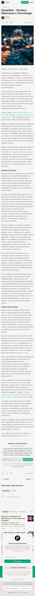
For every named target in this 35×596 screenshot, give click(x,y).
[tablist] (9, 490)
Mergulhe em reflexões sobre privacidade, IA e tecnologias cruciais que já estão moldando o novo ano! (13, 523)
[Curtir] (3, 22)
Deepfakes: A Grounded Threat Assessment (17, 152)
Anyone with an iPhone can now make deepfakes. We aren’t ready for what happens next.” (17, 114)
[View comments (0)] (7, 22)
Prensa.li (24, 436)
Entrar (31, 2)
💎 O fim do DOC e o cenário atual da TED (13, 533)
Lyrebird (10, 315)
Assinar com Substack (19, 567)
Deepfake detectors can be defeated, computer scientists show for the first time (17, 394)
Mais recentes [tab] (13, 511)
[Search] (32, 511)
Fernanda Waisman (14, 526)
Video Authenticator (14, 382)
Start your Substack (12, 588)
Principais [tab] (5, 511)
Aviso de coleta (29, 584)
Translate (5, 7)
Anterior (6, 479)
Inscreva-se (25, 2)
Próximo (28, 479)
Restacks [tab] (13, 491)
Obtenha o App (25, 588)
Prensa (7, 16)
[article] (17, 522)
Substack (10, 592)
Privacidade (15, 584)
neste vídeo (24, 353)
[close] (30, 536)
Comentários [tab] (6, 491)
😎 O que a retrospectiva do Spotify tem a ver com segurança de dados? (13, 518)
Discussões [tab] (22, 511)
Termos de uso (27, 463)
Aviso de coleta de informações (23, 465)
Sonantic (15, 343)
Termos (21, 584)
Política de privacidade (21, 575)
